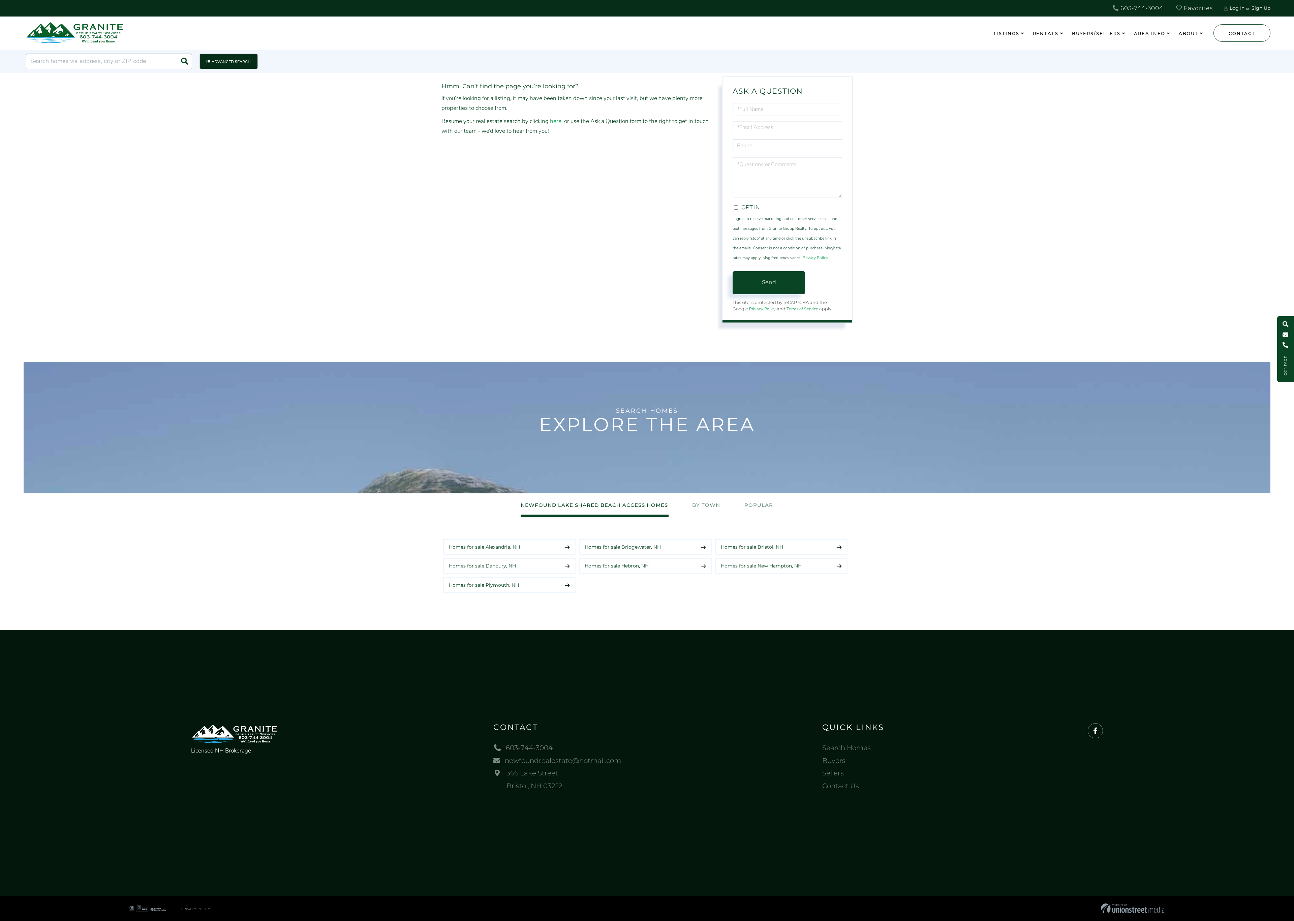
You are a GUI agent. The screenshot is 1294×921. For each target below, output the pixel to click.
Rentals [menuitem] (1045, 33)
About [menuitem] (1188, 33)
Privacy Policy (815, 257)
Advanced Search (231, 61)
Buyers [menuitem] (833, 761)
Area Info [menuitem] (1149, 33)
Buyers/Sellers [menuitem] (1096, 33)
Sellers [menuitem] (833, 773)
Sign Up (1261, 8)
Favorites (1197, 8)
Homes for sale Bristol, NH (752, 547)
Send (769, 282)
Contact (1242, 33)
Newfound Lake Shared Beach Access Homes (594, 505)
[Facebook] (1095, 731)
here (555, 121)
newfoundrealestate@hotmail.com (563, 761)
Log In (1237, 8)
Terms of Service (802, 309)
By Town (706, 505)
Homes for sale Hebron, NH (617, 566)
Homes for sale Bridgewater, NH (623, 547)
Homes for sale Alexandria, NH (484, 547)
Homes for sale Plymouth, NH (484, 585)
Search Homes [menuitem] (846, 748)
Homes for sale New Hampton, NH (761, 566)
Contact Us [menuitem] (840, 786)
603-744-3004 (1141, 8)
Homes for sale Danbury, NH (482, 566)
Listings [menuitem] (1006, 33)
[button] (184, 61)
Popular (758, 505)
